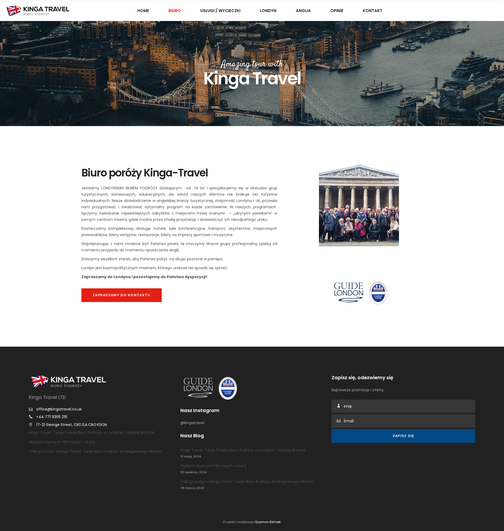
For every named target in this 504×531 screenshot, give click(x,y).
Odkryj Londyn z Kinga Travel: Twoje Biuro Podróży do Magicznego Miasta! (95, 451)
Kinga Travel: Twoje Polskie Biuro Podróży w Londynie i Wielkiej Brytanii (91, 432)
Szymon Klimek (268, 521)
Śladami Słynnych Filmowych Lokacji (62, 442)
